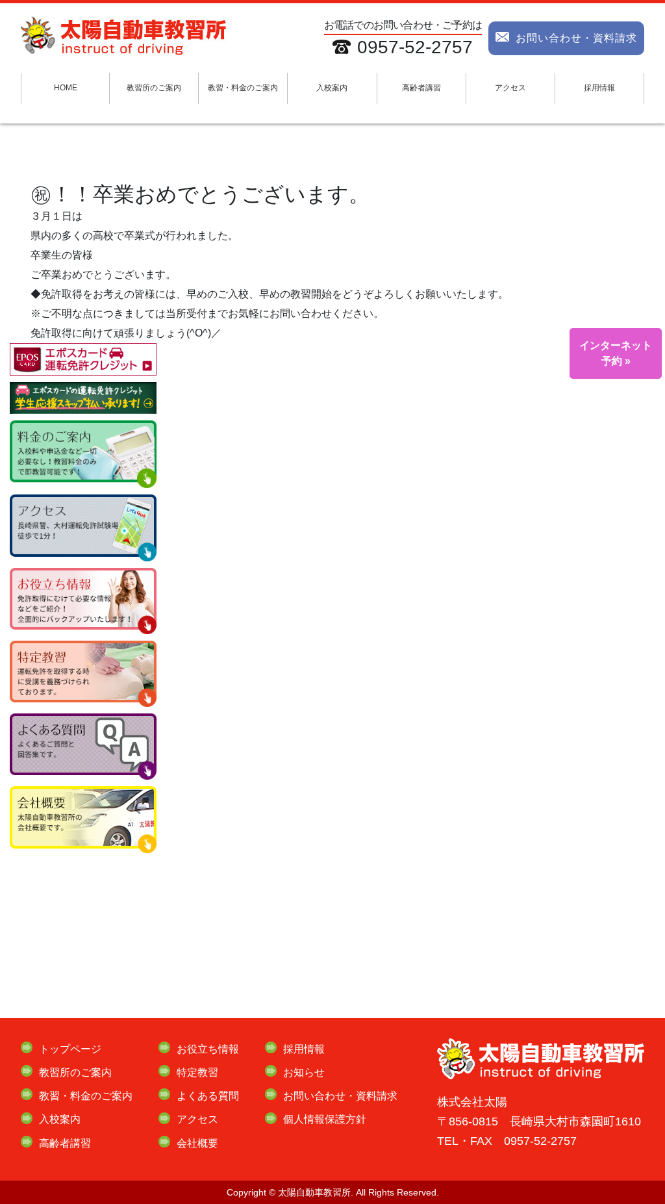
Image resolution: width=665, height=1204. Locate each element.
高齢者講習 (421, 87)
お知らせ (304, 1072)
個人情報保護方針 (324, 1119)
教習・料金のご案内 (243, 87)
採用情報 (599, 87)
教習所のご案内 (154, 87)
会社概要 (197, 1143)
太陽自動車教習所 (314, 1192)
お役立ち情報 (208, 1049)
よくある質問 (208, 1095)
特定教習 (197, 1072)
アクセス (510, 87)
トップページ (70, 1049)
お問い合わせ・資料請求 (576, 38)
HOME (65, 87)
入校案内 (331, 87)
